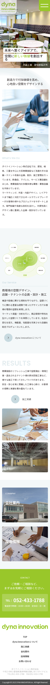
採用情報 (25, 656)
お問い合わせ (25, 661)
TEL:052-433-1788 (15, 674)
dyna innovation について (25, 641)
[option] (25, 34)
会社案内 (25, 651)
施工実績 (25, 646)
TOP (25, 636)
